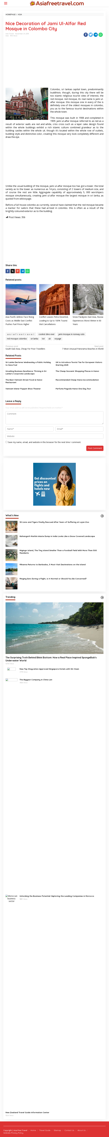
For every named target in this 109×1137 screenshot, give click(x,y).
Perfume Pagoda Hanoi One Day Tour (73, 389)
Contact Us (69, 1130)
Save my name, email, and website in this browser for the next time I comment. (44, 442)
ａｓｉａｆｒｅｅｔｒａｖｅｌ (21, 334)
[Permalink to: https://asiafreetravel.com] (102, 516)
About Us (81, 1130)
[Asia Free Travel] (57, 3)
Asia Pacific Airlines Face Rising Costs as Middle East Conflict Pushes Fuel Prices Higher (20, 321)
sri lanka (34, 338)
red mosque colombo (17, 338)
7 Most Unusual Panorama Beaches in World (82, 347)
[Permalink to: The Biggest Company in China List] (11, 785)
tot (43, 338)
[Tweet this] (91, 35)
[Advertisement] (54, 65)
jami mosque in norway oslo (71, 334)
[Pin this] (17, 271)
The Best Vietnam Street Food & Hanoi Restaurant (24, 381)
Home (33, 1130)
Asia (7, 36)
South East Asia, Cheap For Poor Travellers (25, 347)
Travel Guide (44, 1130)
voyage (57, 338)
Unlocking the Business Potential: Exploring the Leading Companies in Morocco (57, 896)
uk (50, 338)
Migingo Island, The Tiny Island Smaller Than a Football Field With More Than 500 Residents (58, 551)
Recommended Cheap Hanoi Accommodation (77, 380)
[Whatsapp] (100, 35)
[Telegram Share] (96, 35)
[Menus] (5, 3)
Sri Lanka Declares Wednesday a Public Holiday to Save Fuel (28, 363)
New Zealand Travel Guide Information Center (27, 1112)
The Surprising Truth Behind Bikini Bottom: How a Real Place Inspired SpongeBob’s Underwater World (51, 659)
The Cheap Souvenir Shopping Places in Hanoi (77, 371)
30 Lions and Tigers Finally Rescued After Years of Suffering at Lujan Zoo (54, 522)
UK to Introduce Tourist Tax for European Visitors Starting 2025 (79, 363)
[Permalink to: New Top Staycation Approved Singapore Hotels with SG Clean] (11, 671)
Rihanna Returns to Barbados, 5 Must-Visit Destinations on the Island (53, 564)
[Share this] (86, 35)
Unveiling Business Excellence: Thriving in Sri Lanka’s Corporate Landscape (26, 372)
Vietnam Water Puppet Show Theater (23, 389)
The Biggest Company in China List (36, 679)
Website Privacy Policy (13, 1133)
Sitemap (57, 1130)
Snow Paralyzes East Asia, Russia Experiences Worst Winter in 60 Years (88, 321)
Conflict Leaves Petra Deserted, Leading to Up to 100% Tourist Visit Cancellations (53, 321)
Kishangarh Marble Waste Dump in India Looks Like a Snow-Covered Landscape (57, 536)
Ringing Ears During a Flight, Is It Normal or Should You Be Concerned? (53, 578)
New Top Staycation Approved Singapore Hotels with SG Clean (49, 669)
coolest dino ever (46, 334)
